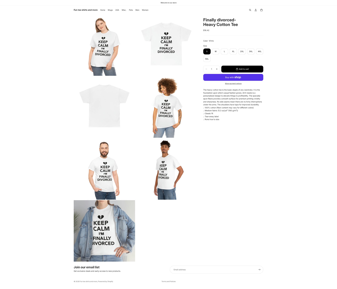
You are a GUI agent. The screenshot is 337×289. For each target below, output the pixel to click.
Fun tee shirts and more (88, 281)
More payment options (233, 83)
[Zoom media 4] (166, 107)
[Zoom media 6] (166, 169)
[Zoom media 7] (104, 231)
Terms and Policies (169, 281)
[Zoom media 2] (166, 45)
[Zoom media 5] (104, 169)
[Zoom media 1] (104, 45)
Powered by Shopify (105, 281)
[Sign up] (259, 269)
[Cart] (261, 10)
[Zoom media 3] (104, 107)
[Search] (250, 10)
